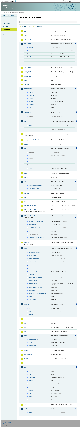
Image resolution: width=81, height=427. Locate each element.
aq (25, 31)
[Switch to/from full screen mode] (70, 1)
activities (31, 47)
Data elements (6, 23)
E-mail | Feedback (7, 422)
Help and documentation (9, 15)
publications (28, 354)
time (30, 393)
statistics (31, 390)
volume (30, 399)
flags (30, 155)
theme (30, 296)
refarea (30, 161)
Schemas (5, 26)
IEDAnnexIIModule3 (30, 210)
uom (25, 367)
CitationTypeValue (33, 255)
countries (31, 54)
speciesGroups (32, 345)
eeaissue (31, 101)
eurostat (26, 144)
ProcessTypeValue (33, 280)
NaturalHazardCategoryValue (35, 277)
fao (25, 148)
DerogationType (32, 224)
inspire (26, 248)
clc (29, 308)
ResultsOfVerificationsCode (35, 227)
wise (25, 404)
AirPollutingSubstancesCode (36, 221)
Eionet (9, 12)
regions (30, 342)
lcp (25, 331)
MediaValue (31, 274)
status (30, 107)
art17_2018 (27, 72)
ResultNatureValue (33, 283)
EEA (9, 1)
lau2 (25, 323)
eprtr (25, 121)
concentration (32, 377)
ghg (25, 181)
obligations (31, 104)
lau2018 (26, 327)
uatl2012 (31, 314)
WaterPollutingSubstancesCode (36, 237)
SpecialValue (32, 290)
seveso (26, 358)
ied (25, 201)
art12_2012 (27, 35)
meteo (30, 387)
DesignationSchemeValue (35, 258)
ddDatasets (31, 95)
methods (31, 57)
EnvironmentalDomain (34, 261)
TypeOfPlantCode (33, 231)
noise (26, 350)
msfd (25, 335)
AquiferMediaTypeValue (34, 252)
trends (30, 63)
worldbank (27, 408)
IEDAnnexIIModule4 (30, 215)
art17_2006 (27, 43)
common (27, 84)
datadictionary (28, 88)
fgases (26, 173)
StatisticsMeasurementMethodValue (37, 293)
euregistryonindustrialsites (32, 140)
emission (31, 380)
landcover (27, 304)
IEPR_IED (27, 242)
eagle (30, 311)
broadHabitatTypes (33, 339)
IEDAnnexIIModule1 (30, 205)
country (30, 412)
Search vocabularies (26, 26)
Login (65, 1)
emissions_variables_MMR (35, 185)
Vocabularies (6, 29)
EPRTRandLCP (29, 134)
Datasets (5, 18)
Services (5, 32)
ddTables (31, 98)
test (25, 363)
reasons (30, 60)
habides (26, 193)
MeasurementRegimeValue (35, 271)
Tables (4, 20)
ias (25, 197)
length (30, 383)
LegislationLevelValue (34, 268)
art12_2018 (27, 39)
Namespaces (6, 34)
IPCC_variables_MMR (34, 188)
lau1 (25, 319)
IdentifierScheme (33, 265)
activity (30, 125)
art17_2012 (27, 67)
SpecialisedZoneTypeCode (35, 287)
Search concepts (38, 26)
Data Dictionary (15, 12)
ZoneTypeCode (32, 299)
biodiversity (27, 76)
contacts (31, 92)
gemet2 (26, 177)
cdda (25, 80)
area (30, 374)
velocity (30, 396)
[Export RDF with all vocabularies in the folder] (76, 44)
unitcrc (30, 168)
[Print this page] (68, 1)
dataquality (27, 112)
